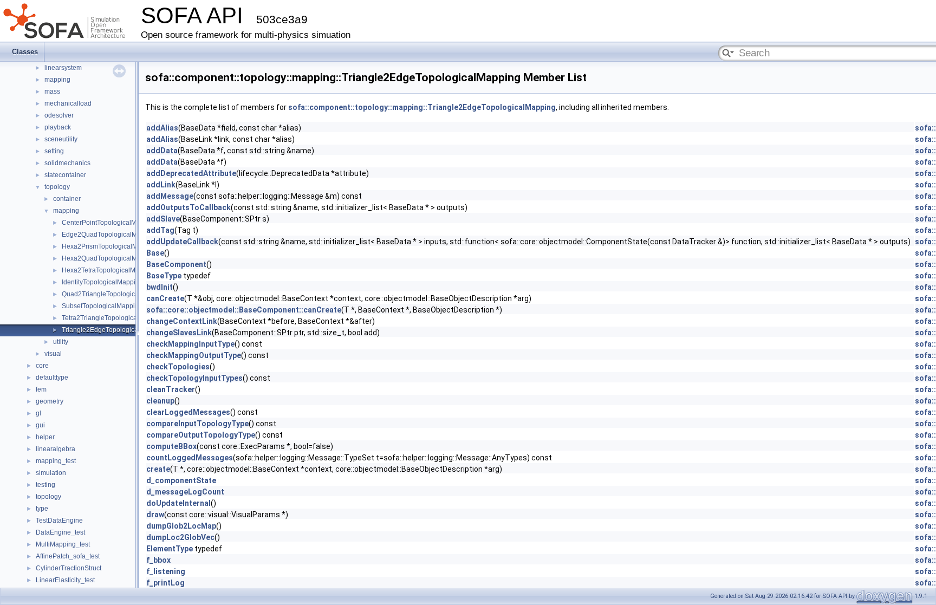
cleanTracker (170, 389)
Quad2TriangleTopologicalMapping (114, 294)
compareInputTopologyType (197, 423)
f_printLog (165, 582)
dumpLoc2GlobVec (180, 537)
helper (45, 437)
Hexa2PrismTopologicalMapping (110, 246)
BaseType (163, 275)
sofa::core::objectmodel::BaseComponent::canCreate (243, 309)
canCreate (165, 298)
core (42, 365)
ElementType (169, 548)
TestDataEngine (59, 520)
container (67, 199)
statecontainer (65, 175)
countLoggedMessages (189, 457)
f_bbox (158, 560)
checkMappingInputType (190, 344)
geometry (49, 401)
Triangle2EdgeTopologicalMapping (114, 330)
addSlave (163, 218)
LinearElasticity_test (65, 580)
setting (54, 151)
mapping (57, 79)
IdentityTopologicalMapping (102, 282)
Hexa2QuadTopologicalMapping (110, 258)
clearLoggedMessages (188, 412)
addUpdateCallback (182, 241)
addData (162, 150)
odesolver (59, 115)
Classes (25, 52)
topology (57, 187)
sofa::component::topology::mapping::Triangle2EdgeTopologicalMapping (422, 107)
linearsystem (63, 67)
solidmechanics (67, 163)
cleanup (160, 400)
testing (45, 485)
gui (40, 425)
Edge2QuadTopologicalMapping (110, 234)
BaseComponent (176, 264)
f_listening (165, 571)
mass (52, 91)
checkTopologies (178, 366)
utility (60, 342)
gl (38, 413)
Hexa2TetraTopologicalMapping (109, 270)
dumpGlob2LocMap (181, 526)
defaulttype (52, 377)
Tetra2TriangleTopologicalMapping (113, 318)
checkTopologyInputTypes (194, 378)
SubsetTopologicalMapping (102, 306)
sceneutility (60, 139)
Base (155, 253)
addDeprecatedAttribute (191, 173)
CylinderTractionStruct (68, 568)
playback (57, 127)
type (42, 508)
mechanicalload (68, 103)
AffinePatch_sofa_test (68, 556)
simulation (51, 473)
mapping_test (56, 461)
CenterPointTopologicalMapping (109, 222)
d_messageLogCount (185, 491)
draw (155, 514)
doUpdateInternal (178, 503)
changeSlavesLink (179, 332)
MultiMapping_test (63, 544)
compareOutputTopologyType (200, 435)
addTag (160, 230)
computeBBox (171, 446)
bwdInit (159, 287)
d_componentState (181, 480)
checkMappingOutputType (193, 355)
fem (41, 389)
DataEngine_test (60, 532)
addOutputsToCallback (188, 207)
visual (53, 353)
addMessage (169, 196)
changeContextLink (181, 321)
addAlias (162, 127)
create (158, 469)
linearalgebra (55, 449)
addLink (161, 184)
